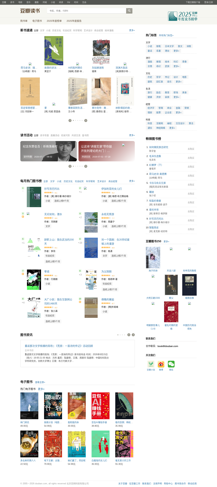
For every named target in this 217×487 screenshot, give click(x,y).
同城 (45, 2)
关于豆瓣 (122, 483)
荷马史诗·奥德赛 (158, 174)
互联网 (159, 123)
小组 (53, 2)
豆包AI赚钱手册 (99, 422)
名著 (158, 50)
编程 (169, 123)
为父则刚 (106, 271)
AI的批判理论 (75, 67)
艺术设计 (101, 181)
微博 (161, 370)
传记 (167, 77)
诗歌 (189, 46)
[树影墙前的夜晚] (125, 90)
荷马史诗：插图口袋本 (32, 67)
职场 (176, 92)
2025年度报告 (74, 20)
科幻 (176, 61)
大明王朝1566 (153, 298)
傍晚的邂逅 (107, 299)
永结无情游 (107, 214)
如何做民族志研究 (158, 147)
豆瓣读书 (32, 11)
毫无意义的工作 (123, 460)
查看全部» (40, 382)
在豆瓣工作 (134, 483)
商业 (169, 108)
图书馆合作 (180, 483)
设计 (176, 77)
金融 (178, 108)
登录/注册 (208, 2)
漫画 (150, 61)
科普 (150, 123)
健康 (150, 97)
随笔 (158, 46)
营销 (186, 108)
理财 (150, 112)
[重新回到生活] (77, 90)
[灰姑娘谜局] (101, 50)
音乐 (28, 2)
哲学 (158, 77)
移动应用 (192, 483)
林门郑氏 (24, 422)
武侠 (167, 66)
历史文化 (68, 181)
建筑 (150, 81)
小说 (59, 181)
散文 (180, 46)
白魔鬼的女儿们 (99, 460)
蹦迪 (151, 192)
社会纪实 (79, 181)
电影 (20, 2)
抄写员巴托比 (52, 188)
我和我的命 (73, 422)
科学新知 (90, 181)
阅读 (61, 2)
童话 (150, 50)
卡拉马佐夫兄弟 (157, 183)
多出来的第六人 (28, 460)
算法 (191, 123)
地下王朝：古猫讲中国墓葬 (57, 460)
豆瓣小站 (151, 370)
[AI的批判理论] (77, 50)
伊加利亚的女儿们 (111, 188)
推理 (158, 61)
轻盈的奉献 (155, 200)
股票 (158, 112)
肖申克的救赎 (189, 270)
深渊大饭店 (121, 67)
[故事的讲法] (54, 50)
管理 (161, 108)
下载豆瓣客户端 (193, 2)
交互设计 (180, 123)
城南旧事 (189, 298)
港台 (167, 50)
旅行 (150, 92)
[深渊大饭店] (125, 50)
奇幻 (158, 66)
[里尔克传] (101, 90)
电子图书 (37, 20)
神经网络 (160, 128)
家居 (167, 97)
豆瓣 (4, 2)
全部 (45, 181)
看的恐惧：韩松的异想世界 (128, 422)
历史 (150, 77)
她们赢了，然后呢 (76, 460)
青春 (184, 61)
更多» (132, 30)
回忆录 (159, 81)
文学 (52, 181)
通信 (150, 128)
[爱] (54, 90)
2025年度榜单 (54, 20)
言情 (150, 66)
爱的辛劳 (154, 209)
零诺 (46, 271)
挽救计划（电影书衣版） (56, 422)
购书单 (23, 20)
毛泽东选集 (155, 156)
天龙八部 (171, 270)
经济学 (151, 108)
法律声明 (157, 483)
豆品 (84, 2)
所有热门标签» (166, 35)
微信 (171, 370)
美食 (184, 92)
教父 (171, 298)
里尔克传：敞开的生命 (104, 107)
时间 (76, 2)
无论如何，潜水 (53, 214)
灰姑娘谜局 (98, 67)
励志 (158, 92)
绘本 (167, 61)
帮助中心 (168, 483)
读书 (12, 2)
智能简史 (154, 227)
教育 (167, 92)
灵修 (158, 97)
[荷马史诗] (30, 50)
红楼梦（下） (156, 165)
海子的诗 (153, 270)
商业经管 (112, 181)
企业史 (168, 112)
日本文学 (169, 46)
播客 (37, 2)
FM (68, 2)
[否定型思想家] (30, 90)
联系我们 (146, 483)
